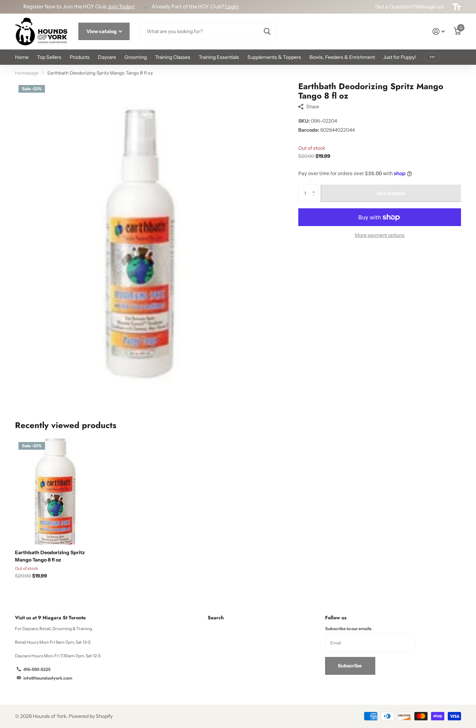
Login (232, 6)
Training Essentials (219, 57)
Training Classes (172, 57)
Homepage (26, 73)
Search (216, 617)
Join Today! (121, 6)
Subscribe (350, 666)
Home (22, 57)
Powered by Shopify (91, 716)
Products (80, 57)
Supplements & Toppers (274, 57)
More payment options (380, 235)
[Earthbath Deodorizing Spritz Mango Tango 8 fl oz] (57, 491)
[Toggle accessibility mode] (456, 7)
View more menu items (432, 57)
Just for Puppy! (399, 57)
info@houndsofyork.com (47, 678)
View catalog (102, 31)
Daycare (107, 57)
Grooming (135, 57)
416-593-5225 (37, 669)
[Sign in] (438, 31)
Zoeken (267, 31)
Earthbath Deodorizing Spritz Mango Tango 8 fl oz (50, 556)
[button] (315, 187)
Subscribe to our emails (348, 628)
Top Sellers (49, 57)
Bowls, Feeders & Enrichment (342, 57)
